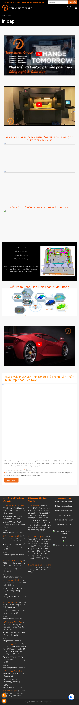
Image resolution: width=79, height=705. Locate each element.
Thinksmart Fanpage (63, 501)
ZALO (64, 537)
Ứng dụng (28, 470)
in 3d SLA (27, 473)
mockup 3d (59, 473)
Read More (11, 480)
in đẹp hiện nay (46, 473)
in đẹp (40, 473)
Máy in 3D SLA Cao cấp (39, 509)
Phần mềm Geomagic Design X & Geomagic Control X (39, 526)
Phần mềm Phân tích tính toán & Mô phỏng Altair (39, 521)
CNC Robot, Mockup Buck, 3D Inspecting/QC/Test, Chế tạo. (39, 555)
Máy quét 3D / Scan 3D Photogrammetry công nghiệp (39, 515)
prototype (66, 473)
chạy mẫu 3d (9, 473)
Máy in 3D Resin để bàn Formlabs (38, 507)
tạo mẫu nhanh (36, 475)
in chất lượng (34, 473)
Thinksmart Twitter (63, 515)
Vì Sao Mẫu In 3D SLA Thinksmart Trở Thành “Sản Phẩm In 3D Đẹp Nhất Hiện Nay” (39, 378)
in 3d (15, 473)
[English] (68, 8)
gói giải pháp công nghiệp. (39, 528)
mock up (53, 473)
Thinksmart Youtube (63, 506)
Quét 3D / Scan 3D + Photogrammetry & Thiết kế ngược (39, 538)
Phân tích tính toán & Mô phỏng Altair (39, 549)
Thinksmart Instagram (63, 520)
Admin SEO (19, 470)
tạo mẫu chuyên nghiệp (24, 475)
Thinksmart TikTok (64, 524)
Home (3, 15)
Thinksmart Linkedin (63, 510)
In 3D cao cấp (33, 553)
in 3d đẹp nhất (21, 473)
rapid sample (14, 475)
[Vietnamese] (71, 8)
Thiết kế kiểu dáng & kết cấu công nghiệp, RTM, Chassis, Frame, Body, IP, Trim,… (39, 545)
